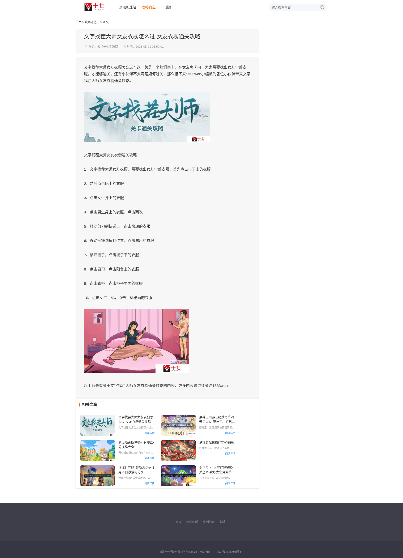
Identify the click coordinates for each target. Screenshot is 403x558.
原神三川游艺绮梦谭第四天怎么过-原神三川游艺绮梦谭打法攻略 (217, 419)
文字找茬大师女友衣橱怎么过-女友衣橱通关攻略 (135, 419)
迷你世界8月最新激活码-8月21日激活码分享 (136, 470)
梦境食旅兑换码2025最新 (216, 442)
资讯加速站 (127, 7)
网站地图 (205, 551)
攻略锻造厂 (150, 7)
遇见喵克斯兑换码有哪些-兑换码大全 (136, 444)
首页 (78, 22)
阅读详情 (149, 433)
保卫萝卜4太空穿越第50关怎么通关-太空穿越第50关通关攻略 (217, 470)
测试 (168, 7)
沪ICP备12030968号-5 (229, 551)
